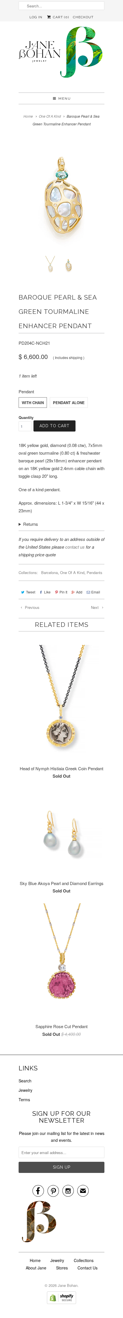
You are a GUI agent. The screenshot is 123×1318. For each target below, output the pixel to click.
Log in (35, 17)
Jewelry (25, 1090)
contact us (75, 547)
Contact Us (88, 1268)
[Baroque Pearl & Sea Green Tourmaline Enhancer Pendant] (61, 195)
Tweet (30, 591)
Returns (30, 524)
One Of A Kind (72, 572)
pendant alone (69, 402)
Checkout (83, 17)
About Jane (36, 1268)
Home (35, 1260)
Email (95, 591)
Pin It (63, 591)
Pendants (94, 572)
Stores (62, 1268)
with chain (33, 402)
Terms (24, 1099)
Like (47, 591)
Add (79, 591)
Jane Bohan (68, 1285)
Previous (31, 607)
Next (95, 607)
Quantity (26, 417)
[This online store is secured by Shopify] (61, 1302)
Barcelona (49, 572)
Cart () (60, 17)
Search (25, 1081)
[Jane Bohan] (61, 57)
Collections (84, 1260)
